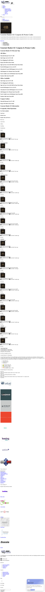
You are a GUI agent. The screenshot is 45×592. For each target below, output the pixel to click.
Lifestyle (6, 11)
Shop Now (2, 40)
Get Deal (2, 153)
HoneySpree (2, 471)
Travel (6, 12)
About (4, 14)
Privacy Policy (5, 565)
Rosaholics (2, 477)
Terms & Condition (6, 564)
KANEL (2, 475)
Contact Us (5, 566)
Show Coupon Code (4, 175)
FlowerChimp (2, 481)
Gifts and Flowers (6, 20)
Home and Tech (7, 8)
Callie (1, 476)
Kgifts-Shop (2, 474)
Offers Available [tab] (6, 43)
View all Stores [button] (3, 469)
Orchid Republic (3, 472)
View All (6, 13)
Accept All (32, 589)
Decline (28, 589)
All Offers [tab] (5, 42)
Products (4, 6)
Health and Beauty (8, 9)
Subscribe (2, 590)
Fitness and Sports (8, 10)
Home (4, 5)
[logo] (5, 3)
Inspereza (2, 482)
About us (4, 567)
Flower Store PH (3, 478)
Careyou (1, 479)
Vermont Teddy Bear (4, 473)
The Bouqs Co (3, 480)
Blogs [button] (4, 7)
